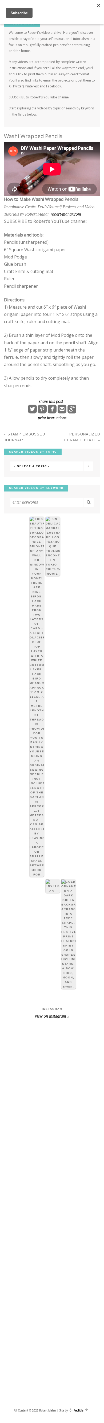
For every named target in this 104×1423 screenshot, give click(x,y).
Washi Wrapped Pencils (33, 136)
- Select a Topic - (32, 466)
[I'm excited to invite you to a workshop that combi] (52, 1117)
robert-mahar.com (66, 214)
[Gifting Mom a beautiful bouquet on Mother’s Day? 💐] (52, 1301)
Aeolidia (78, 1410)
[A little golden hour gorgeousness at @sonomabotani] (52, 1362)
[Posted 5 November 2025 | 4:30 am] (53, 886)
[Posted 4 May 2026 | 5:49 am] (53, 546)
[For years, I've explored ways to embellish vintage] (52, 1178)
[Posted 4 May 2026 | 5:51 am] (37, 697)
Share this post (51, 401)
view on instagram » (52, 1016)
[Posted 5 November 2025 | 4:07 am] (68, 934)
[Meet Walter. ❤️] (52, 1056)
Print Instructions (52, 418)
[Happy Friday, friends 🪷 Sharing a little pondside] (52, 1239)
